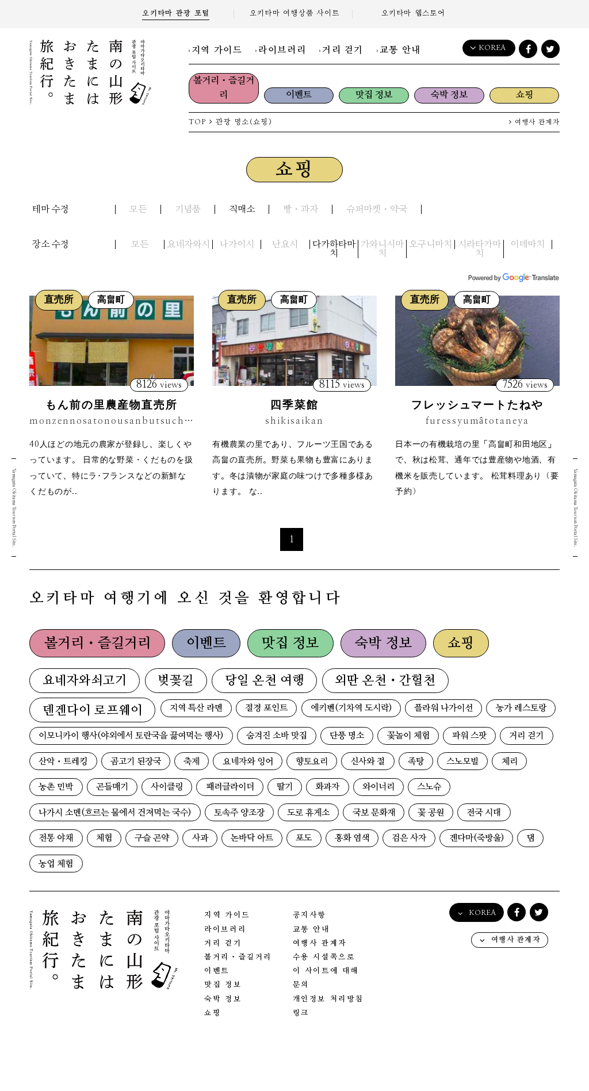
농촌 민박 (56, 787)
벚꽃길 (176, 681)
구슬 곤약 (152, 838)
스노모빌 (462, 761)
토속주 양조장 (239, 813)
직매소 (242, 209)
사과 (200, 838)
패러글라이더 (230, 787)
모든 (138, 209)
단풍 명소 (347, 736)
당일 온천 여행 (264, 681)
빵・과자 (300, 209)
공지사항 (309, 915)
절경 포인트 (266, 708)
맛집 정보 (373, 94)
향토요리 (312, 761)
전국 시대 (483, 813)
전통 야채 (56, 838)
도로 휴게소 (308, 813)
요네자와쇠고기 (85, 681)
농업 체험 (56, 864)
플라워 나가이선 (443, 708)
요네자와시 (188, 244)
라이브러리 (282, 50)
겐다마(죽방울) (476, 838)
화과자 (327, 787)
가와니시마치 (382, 249)
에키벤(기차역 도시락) (351, 708)
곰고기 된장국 (135, 761)
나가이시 (237, 244)
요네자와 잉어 (248, 761)
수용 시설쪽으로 (324, 957)
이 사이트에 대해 (326, 971)
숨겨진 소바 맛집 (276, 736)
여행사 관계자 (536, 122)
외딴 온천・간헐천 (385, 681)
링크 (301, 1013)
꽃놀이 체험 (408, 736)
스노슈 (429, 787)
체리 (510, 761)
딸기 (285, 787)
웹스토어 (413, 13)
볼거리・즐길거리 (223, 88)
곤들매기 (112, 787)
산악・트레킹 (63, 761)
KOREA (492, 48)
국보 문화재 (374, 813)
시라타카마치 (479, 249)
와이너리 (378, 787)
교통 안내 (400, 50)
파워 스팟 (469, 736)
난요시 (285, 244)
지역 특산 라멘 (196, 708)
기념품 (188, 209)
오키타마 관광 (175, 13)
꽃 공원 (431, 813)
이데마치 (527, 244)
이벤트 (299, 94)
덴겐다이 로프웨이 (93, 711)
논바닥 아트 (252, 838)
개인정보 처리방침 (328, 999)
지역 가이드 (217, 50)
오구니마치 (430, 244)
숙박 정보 (449, 94)
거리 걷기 (343, 50)
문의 (301, 985)
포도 (304, 838)
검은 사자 (409, 838)
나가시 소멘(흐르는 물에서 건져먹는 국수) (115, 813)
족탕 (416, 761)
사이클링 (167, 787)
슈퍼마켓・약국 (376, 209)
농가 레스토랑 (521, 708)
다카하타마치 (333, 249)
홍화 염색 (352, 838)
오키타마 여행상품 (295, 13)
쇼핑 (524, 94)
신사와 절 (367, 761)
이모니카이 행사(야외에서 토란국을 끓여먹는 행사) (131, 736)
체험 (104, 838)
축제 (191, 761)
